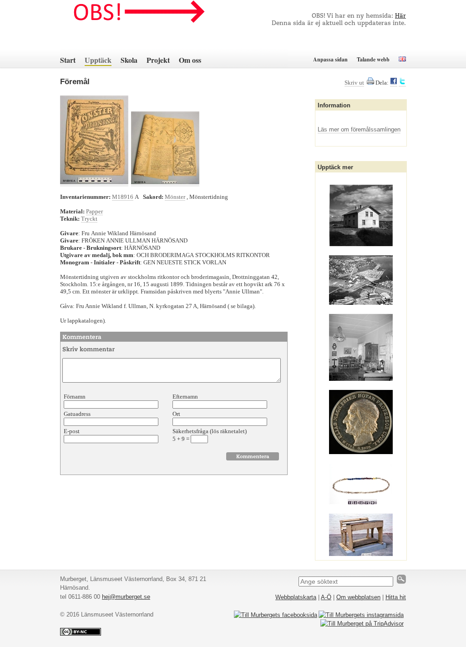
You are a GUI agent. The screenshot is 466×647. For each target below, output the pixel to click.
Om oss (190, 60)
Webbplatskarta (295, 597)
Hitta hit (395, 597)
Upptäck (98, 60)
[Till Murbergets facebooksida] (275, 615)
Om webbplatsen (358, 597)
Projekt (158, 60)
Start (68, 60)
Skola (129, 60)
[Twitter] (402, 82)
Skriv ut (354, 82)
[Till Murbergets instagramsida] (361, 615)
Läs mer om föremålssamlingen (359, 129)
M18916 (122, 196)
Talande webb (373, 59)
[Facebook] (393, 82)
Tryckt (89, 218)
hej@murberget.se (126, 596)
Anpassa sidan (330, 59)
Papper (94, 211)
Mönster (175, 196)
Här (400, 16)
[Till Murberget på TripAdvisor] (362, 623)
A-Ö (326, 597)
